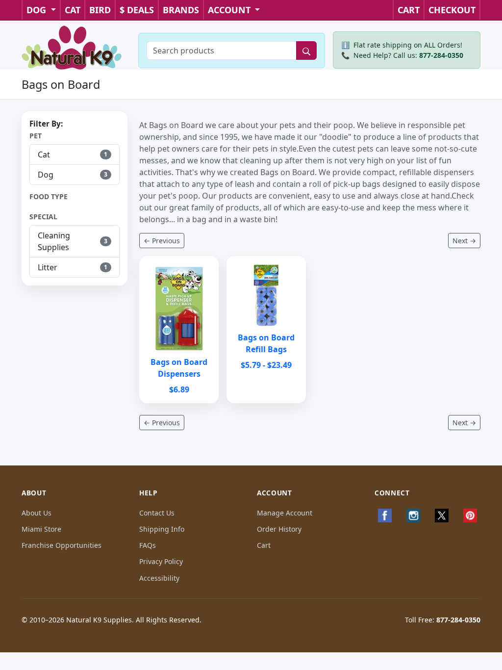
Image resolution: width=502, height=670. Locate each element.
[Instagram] (413, 515)
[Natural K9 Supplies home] (72, 46)
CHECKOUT (452, 10)
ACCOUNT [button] (230, 10)
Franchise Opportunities (61, 545)
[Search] (306, 50)
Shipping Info (161, 529)
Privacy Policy (161, 561)
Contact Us (157, 512)
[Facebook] (385, 515)
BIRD (100, 10)
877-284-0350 (441, 55)
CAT (72, 10)
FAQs (147, 545)
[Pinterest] (470, 515)
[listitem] (74, 154)
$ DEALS (137, 10)
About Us (36, 512)
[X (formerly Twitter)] (441, 515)
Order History (279, 529)
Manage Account (284, 512)
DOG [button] (37, 10)
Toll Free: (442, 619)
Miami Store (41, 529)
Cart (264, 545)
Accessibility (159, 578)
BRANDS (181, 10)
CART (409, 10)
